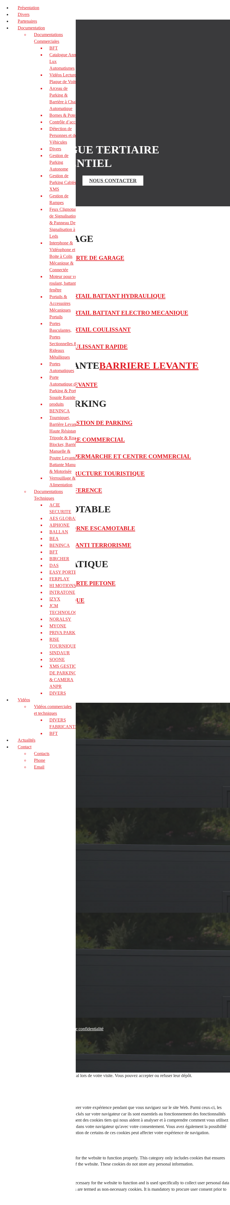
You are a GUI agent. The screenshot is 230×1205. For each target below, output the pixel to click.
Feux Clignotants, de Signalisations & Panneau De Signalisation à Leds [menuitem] (65, 223)
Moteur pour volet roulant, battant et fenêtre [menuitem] (65, 283)
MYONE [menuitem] (57, 625)
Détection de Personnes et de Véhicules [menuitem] (63, 135)
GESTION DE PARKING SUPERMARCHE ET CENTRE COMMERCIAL (95, 456)
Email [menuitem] (39, 767)
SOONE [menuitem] (57, 659)
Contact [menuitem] (24, 746)
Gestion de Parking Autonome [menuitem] (58, 162)
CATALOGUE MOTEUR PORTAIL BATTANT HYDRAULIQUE (82, 296)
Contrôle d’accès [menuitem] (64, 122)
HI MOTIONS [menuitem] (62, 585)
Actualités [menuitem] (26, 740)
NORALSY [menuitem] (60, 619)
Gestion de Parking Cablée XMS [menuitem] (63, 182)
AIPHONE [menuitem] (59, 525)
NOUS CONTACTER (113, 180)
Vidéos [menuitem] (24, 699)
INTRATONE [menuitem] (62, 592)
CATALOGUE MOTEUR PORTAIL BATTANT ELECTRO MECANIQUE (94, 312)
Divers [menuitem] (23, 14)
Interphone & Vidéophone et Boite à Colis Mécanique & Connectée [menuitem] (62, 256)
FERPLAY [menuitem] (59, 578)
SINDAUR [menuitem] (59, 652)
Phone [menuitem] (39, 760)
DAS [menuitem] (54, 565)
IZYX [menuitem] (54, 599)
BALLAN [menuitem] (58, 531)
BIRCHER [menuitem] (59, 558)
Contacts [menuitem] (41, 753)
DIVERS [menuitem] (57, 693)
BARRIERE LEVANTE (149, 365)
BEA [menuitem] (54, 538)
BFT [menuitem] (53, 48)
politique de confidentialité (80, 1028)
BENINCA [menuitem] (59, 545)
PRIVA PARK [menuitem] (62, 632)
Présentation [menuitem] (28, 7)
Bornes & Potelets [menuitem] (65, 115)
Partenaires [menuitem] (27, 21)
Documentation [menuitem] (31, 27)
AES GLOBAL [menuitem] (63, 518)
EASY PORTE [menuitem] (63, 572)
